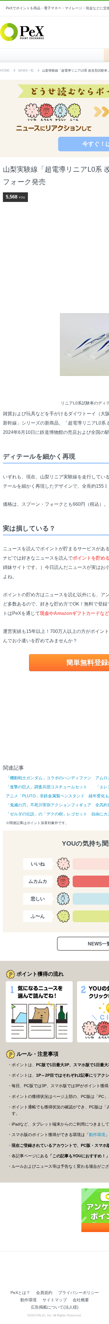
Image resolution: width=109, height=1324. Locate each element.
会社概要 (81, 1300)
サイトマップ (54, 1300)
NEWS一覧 (26, 70)
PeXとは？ (20, 1292)
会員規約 (44, 1292)
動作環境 (97, 1134)
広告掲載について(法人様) (54, 1307)
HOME (55, 55)
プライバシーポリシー (78, 1292)
